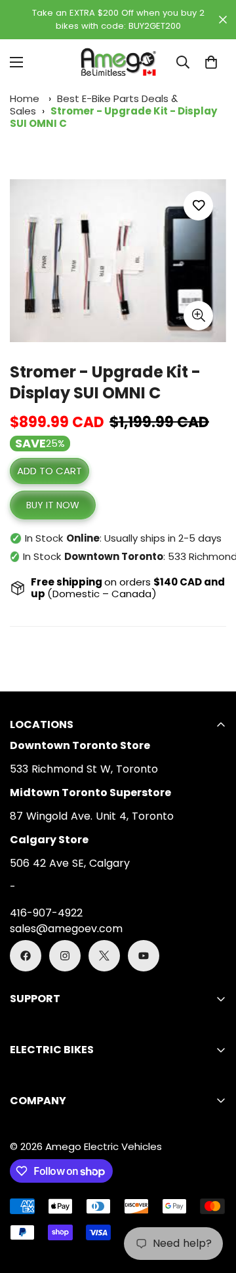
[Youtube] (143, 955)
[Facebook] (25, 955)
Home (24, 98)
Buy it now (52, 505)
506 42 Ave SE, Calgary (70, 863)
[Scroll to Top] (212, 1204)
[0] (211, 62)
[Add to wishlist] (198, 205)
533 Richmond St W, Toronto (84, 768)
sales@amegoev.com (66, 928)
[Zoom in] (198, 315)
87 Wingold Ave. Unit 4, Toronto (92, 816)
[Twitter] (104, 955)
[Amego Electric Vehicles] (118, 62)
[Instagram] (65, 955)
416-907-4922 (46, 912)
